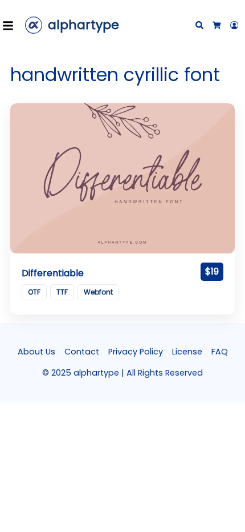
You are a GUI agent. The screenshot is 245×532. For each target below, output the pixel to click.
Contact (81, 351)
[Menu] (11, 25)
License (187, 351)
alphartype (83, 25)
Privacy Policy (135, 351)
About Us (36, 351)
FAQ (219, 351)
